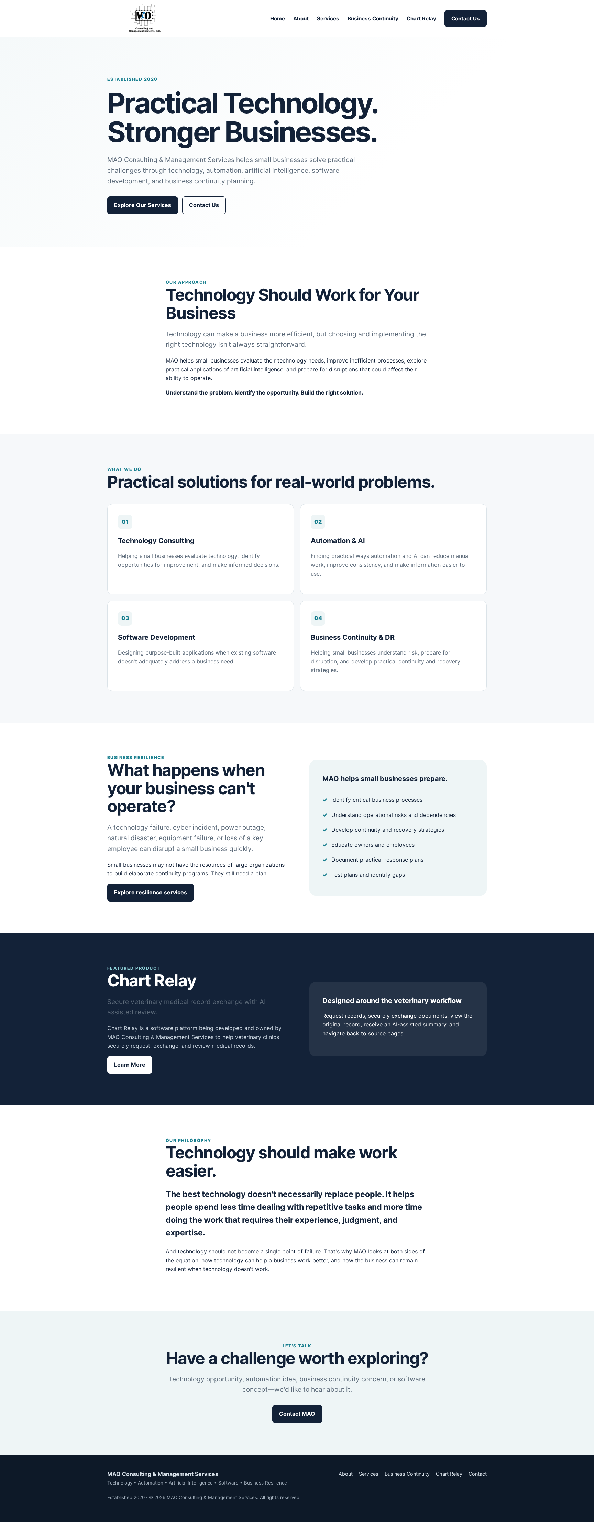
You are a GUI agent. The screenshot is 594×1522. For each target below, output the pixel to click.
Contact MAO (297, 1413)
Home (277, 18)
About (301, 18)
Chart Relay (421, 18)
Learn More (129, 1064)
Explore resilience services (150, 892)
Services (328, 18)
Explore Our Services (142, 205)
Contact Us (465, 18)
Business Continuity (373, 18)
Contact (478, 1474)
